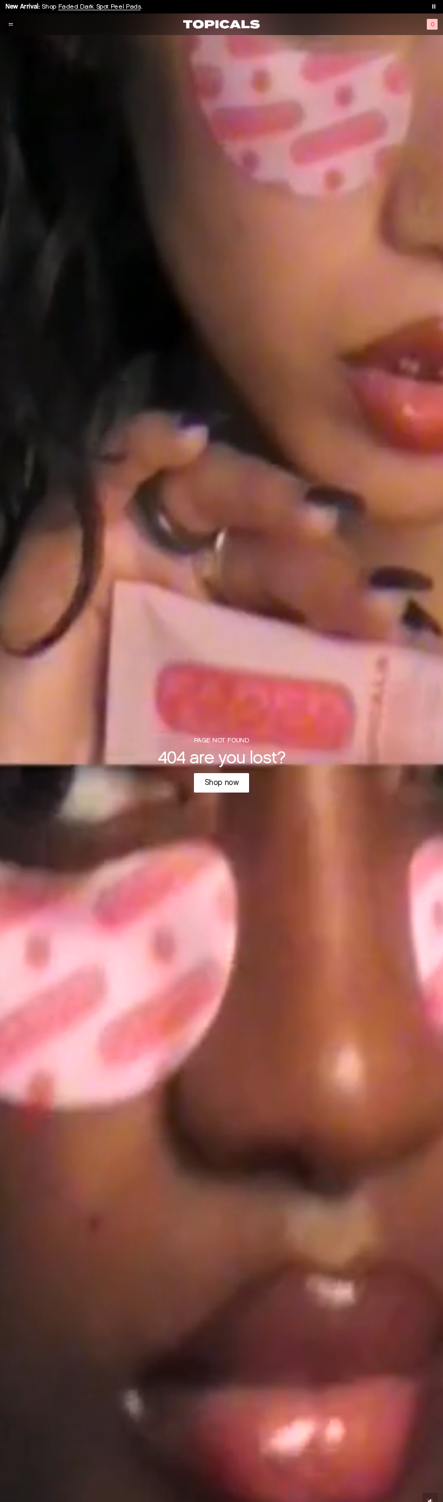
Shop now (222, 782)
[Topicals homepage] (221, 24)
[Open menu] (10, 24)
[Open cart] (432, 24)
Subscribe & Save (79, 6)
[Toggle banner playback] (434, 6)
